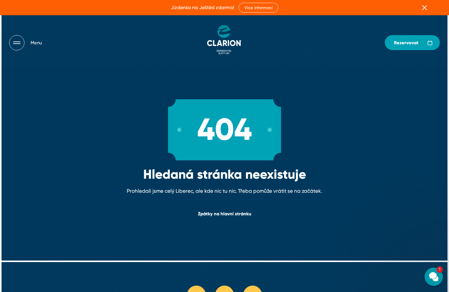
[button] (397, 203)
